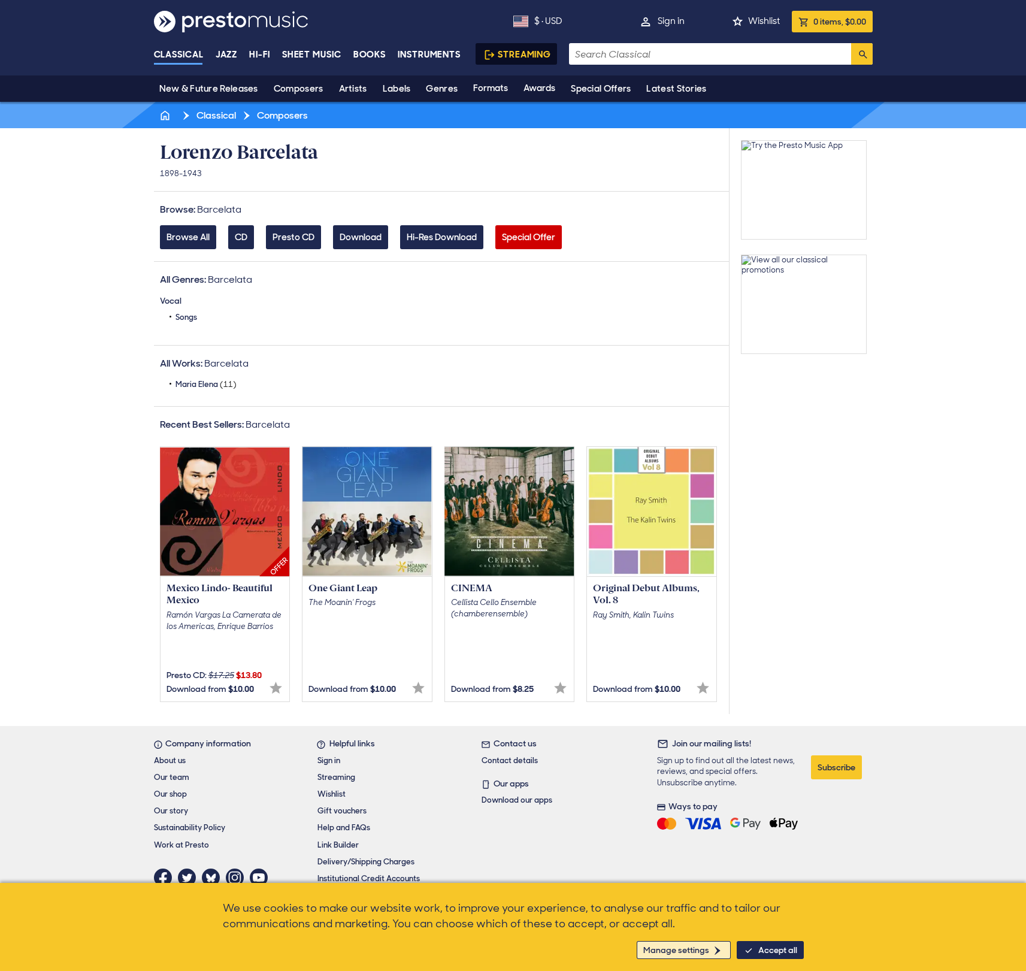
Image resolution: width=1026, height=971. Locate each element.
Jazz (227, 55)
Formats (490, 88)
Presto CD (293, 237)
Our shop (170, 794)
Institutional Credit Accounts (368, 878)
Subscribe (836, 767)
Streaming (524, 55)
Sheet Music (311, 55)
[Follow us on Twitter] (190, 878)
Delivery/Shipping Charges (365, 862)
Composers (298, 89)
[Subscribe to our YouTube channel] (262, 878)
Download (361, 237)
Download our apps (517, 800)
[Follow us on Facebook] (166, 878)
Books (369, 55)
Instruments (429, 55)
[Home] (166, 115)
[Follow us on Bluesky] (214, 878)
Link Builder (338, 845)
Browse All (188, 237)
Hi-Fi (259, 55)
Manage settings (676, 950)
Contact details (510, 760)
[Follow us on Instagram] (238, 878)
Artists (353, 89)
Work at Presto (181, 845)
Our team (171, 777)
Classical (179, 55)
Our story (171, 811)
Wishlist (764, 21)
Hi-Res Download (442, 237)
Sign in (671, 21)
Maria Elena (206, 384)
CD (241, 237)
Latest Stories (676, 89)
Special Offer (528, 237)
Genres (442, 89)
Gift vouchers (342, 811)
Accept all (777, 950)
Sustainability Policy (189, 827)
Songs (186, 317)
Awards (539, 88)
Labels (397, 89)
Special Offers (601, 89)
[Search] (862, 54)
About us (170, 760)
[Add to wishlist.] (275, 687)
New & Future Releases (208, 89)
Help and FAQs (343, 827)
